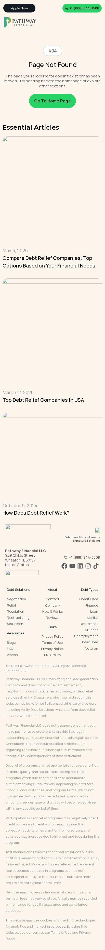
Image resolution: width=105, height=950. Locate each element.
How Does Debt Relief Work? (36, 512)
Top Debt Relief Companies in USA (43, 399)
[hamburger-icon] (96, 22)
